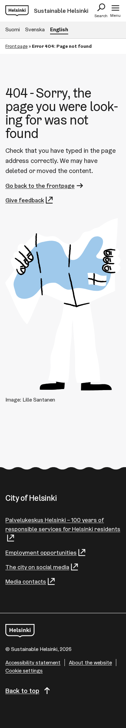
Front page (16, 46)
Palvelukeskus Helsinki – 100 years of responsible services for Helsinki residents (62, 524)
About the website (90, 662)
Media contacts (25, 581)
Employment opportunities (41, 552)
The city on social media (37, 567)
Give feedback (24, 200)
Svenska (35, 29)
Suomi (12, 29)
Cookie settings (24, 670)
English (59, 29)
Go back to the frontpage (40, 185)
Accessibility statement (32, 662)
